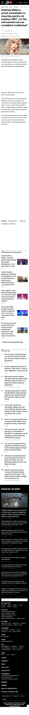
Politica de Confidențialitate (16, 705)
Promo (22, 696)
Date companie (8, 703)
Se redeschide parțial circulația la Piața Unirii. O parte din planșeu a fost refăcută (14, 565)
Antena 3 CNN (4, 7)
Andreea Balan (12, 221)
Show (11, 7)
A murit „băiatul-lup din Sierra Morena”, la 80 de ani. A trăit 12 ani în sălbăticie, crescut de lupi (16, 369)
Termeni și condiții (19, 703)
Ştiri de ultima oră (6, 696)
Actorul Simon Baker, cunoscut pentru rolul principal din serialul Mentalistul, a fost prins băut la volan (8, 261)
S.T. (2, 28)
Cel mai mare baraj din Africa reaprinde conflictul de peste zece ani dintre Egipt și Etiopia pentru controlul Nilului (16, 447)
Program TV (16, 696)
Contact (4, 699)
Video (20, 2)
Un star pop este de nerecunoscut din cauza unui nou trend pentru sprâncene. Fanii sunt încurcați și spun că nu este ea (8, 329)
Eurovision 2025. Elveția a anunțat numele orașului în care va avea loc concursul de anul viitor (8, 312)
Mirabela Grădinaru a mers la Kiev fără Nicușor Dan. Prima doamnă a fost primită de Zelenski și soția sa (14, 532)
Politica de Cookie (11, 704)
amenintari (23, 221)
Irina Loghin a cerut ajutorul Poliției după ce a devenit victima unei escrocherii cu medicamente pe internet (8, 296)
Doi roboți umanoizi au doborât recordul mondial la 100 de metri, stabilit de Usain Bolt (14, 582)
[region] (14, 711)
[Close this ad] (28, 706)
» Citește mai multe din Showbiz (12, 342)
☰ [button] (2, 2)
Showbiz (16, 7)
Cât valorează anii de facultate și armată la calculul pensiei (13, 558)
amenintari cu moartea (8, 224)
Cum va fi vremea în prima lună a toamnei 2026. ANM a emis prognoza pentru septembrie (16, 421)
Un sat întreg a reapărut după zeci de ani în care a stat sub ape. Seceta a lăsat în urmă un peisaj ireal (16, 357)
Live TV (25, 2)
